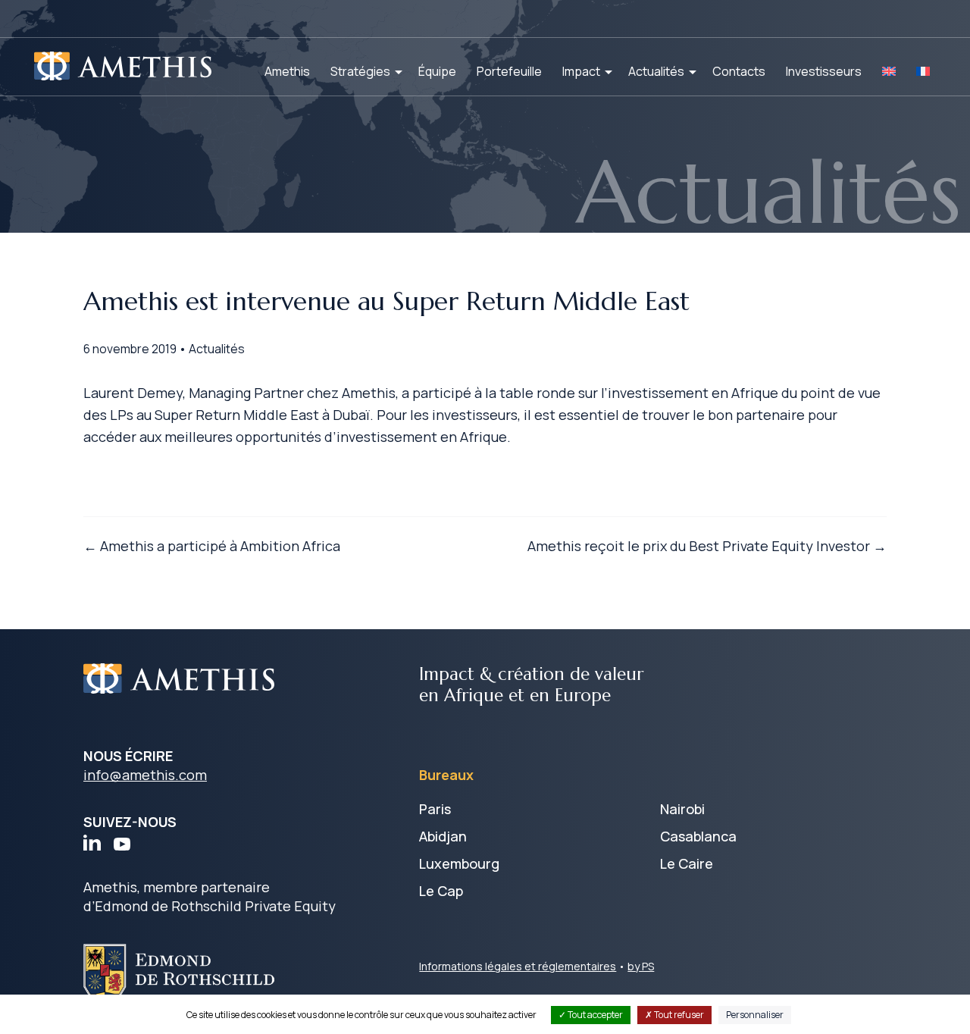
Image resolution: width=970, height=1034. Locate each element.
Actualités (656, 71)
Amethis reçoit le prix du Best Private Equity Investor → (707, 546)
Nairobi (682, 809)
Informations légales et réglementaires (517, 966)
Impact (581, 71)
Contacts (738, 71)
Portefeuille (509, 71)
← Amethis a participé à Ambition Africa (211, 546)
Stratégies (360, 71)
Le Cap (441, 891)
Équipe (437, 71)
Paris (435, 809)
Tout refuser (678, 1014)
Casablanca (698, 836)
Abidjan (443, 836)
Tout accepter (594, 1014)
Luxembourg (459, 863)
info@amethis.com (145, 775)
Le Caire (686, 863)
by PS (640, 966)
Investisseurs (824, 71)
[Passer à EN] (889, 71)
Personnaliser (755, 1014)
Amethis (287, 71)
